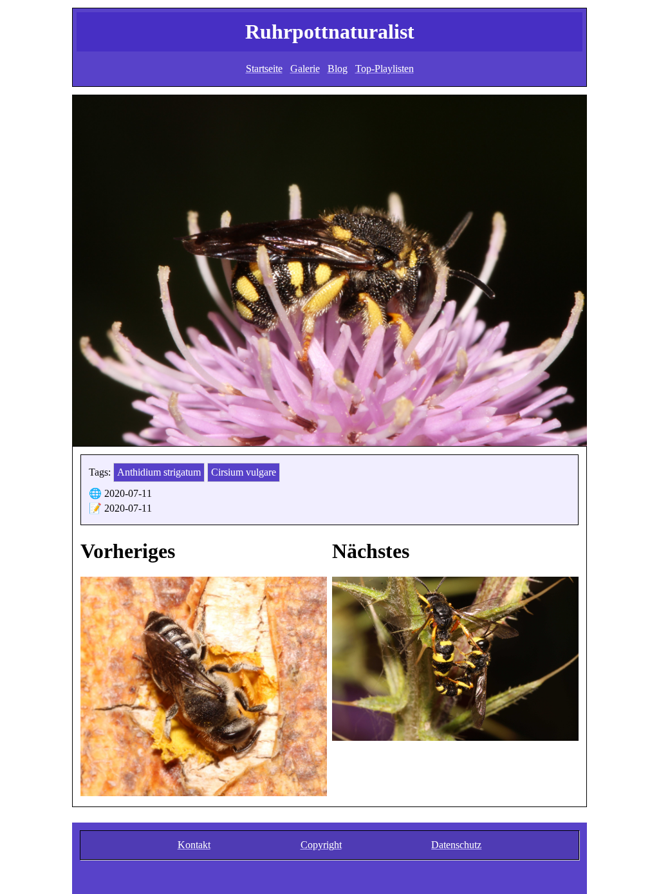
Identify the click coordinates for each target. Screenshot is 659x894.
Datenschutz (456, 844)
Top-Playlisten (384, 68)
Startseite (264, 68)
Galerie (305, 68)
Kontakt (194, 844)
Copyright (321, 844)
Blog (338, 68)
